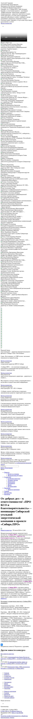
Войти (3, 468)
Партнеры (7, 488)
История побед (12, 486)
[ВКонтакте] (2, 645)
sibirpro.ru (3, 598)
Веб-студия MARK (17, 713)
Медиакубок (8, 492)
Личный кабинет (9, 697)
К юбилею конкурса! (14, 478)
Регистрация (8, 468)
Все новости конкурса (7, 654)
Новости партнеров (14, 489)
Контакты (7, 494)
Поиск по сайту (9, 696)
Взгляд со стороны (13, 474)
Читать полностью (6, 23)
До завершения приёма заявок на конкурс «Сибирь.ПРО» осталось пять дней (14, 662)
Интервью (7, 685)
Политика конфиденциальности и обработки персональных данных (14, 716)
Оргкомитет (11, 483)
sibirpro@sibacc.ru (16, 711)
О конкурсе (7, 477)
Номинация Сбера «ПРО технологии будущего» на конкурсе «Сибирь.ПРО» (15, 667)
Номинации (11, 482)
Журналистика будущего (15, 475)
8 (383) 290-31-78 (6, 711)
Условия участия (13, 480)
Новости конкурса (6, 530)
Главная (6, 673)
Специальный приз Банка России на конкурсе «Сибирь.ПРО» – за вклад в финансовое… (16, 657)
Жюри (10, 485)
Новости (6, 472)
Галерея (6, 491)
